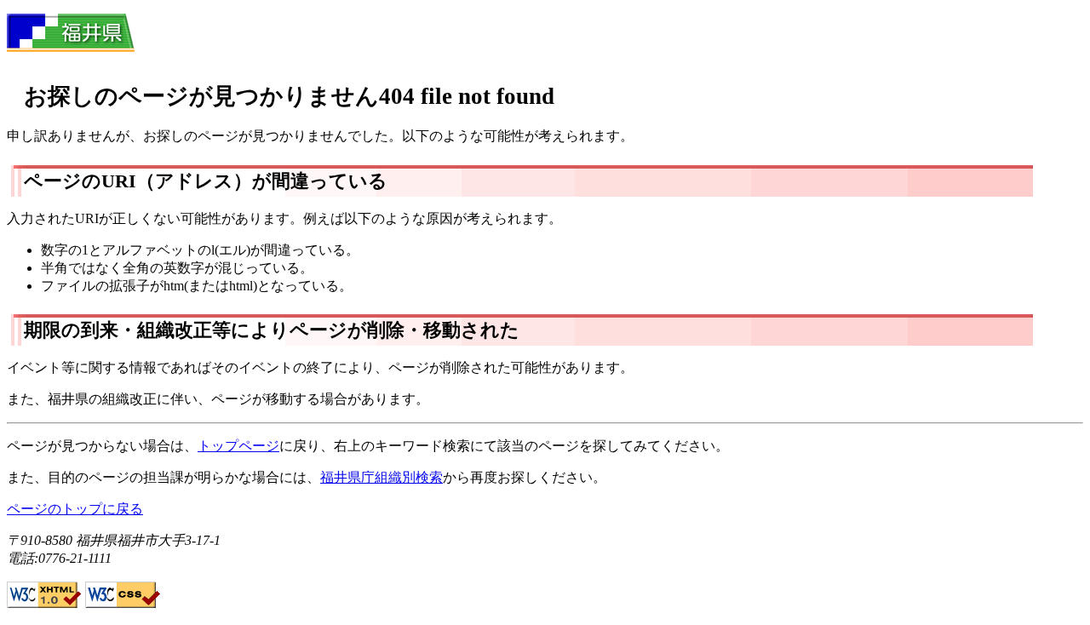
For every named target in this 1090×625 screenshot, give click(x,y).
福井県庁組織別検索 (381, 477)
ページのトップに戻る (75, 509)
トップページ (238, 446)
